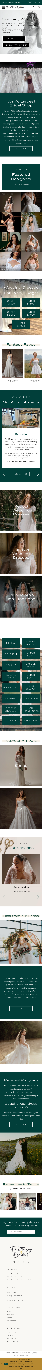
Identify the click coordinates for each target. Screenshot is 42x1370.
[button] (3, 7)
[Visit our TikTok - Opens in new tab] (28, 1262)
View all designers (21, 185)
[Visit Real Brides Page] (21, 942)
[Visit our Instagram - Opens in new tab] (18, 1262)
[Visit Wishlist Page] (38, 7)
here (21, 1368)
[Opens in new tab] (8, 1201)
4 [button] (24, 52)
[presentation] (12, 366)
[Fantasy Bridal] (15, 7)
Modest (10, 1318)
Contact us (11, 1332)
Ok (6, 1364)
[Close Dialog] (2, 1364)
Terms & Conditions (20, 1353)
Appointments (12, 1341)
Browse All (14, 39)
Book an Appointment (16, 45)
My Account (11, 1338)
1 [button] (16, 52)
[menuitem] (13, 2)
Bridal (9, 1312)
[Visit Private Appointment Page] (21, 418)
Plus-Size (10, 1315)
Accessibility (9, 1353)
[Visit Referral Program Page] (21, 1154)
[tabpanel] (21, 32)
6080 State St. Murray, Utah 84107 (14, 1294)
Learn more (21, 149)
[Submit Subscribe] (32, 1232)
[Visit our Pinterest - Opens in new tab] (23, 1262)
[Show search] (33, 7)
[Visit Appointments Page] (21, 77)
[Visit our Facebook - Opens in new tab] (13, 1262)
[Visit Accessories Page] (21, 869)
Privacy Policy (32, 1353)
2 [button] (19, 52)
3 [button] (21, 52)
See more (21, 1009)
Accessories (11, 1321)
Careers (10, 1335)
